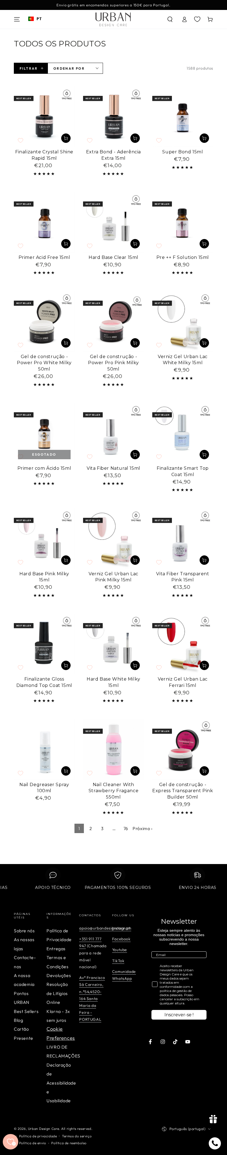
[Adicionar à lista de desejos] (20, 140)
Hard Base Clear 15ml (113, 257)
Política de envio (32, 1143)
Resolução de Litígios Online (57, 993)
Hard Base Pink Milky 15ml (44, 577)
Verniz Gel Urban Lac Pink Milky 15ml (113, 577)
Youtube (119, 949)
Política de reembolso (69, 1143)
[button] (170, 19)
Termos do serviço (77, 1136)
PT (39, 18)
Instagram (121, 928)
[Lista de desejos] (197, 19)
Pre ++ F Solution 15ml (182, 257)
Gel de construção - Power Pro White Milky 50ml (44, 363)
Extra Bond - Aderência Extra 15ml (113, 155)
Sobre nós (24, 930)
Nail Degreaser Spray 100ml (44, 788)
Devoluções (59, 975)
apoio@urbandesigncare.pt (104, 928)
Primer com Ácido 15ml (44, 468)
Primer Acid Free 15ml (44, 257)
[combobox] (35, 18)
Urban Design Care (43, 1129)
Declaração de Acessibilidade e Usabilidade (61, 1083)
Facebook (121, 938)
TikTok (118, 960)
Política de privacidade (38, 1136)
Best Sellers (26, 1011)
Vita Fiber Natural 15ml (113, 468)
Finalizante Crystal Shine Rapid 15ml (44, 155)
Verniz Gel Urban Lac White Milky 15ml (183, 360)
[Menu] (17, 19)
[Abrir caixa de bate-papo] (215, 1143)
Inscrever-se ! (179, 1014)
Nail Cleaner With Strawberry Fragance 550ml (113, 791)
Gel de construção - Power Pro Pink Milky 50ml (113, 363)
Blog (18, 1020)
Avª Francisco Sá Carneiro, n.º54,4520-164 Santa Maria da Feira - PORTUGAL (92, 998)
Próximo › (142, 828)
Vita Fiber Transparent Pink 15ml (182, 577)
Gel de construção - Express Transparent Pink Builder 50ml (182, 791)
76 (125, 828)
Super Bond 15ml (182, 151)
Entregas (56, 948)
